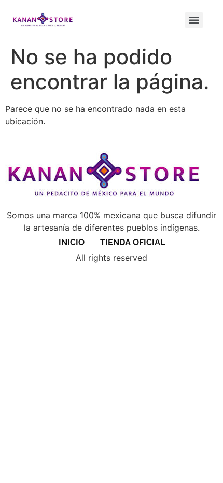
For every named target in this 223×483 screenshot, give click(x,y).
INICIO (72, 242)
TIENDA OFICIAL (132, 242)
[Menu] (194, 20)
